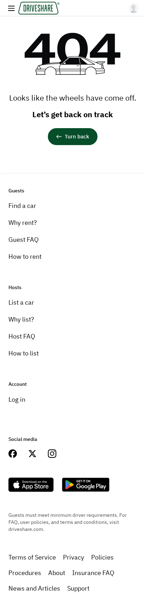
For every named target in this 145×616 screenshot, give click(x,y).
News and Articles (34, 588)
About (56, 573)
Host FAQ (21, 336)
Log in (16, 399)
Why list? (21, 319)
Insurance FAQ (93, 573)
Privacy (73, 557)
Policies (102, 557)
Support (78, 588)
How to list (23, 353)
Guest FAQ (23, 239)
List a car (21, 302)
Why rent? (22, 223)
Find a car (22, 206)
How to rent (25, 256)
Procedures (24, 573)
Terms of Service (32, 557)
